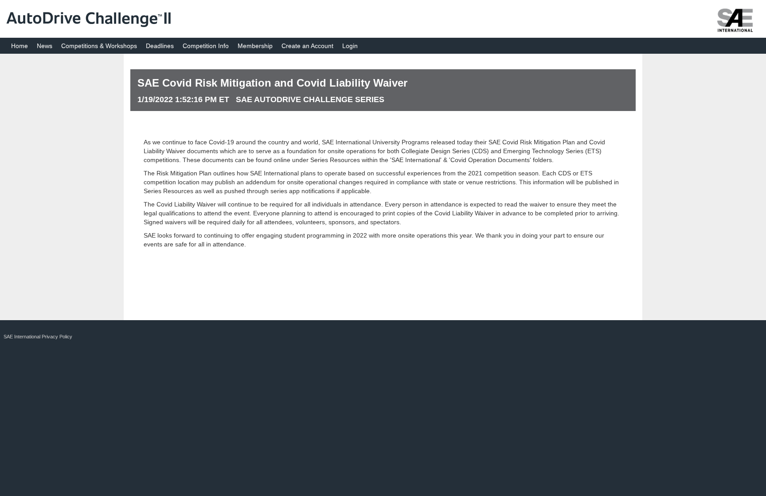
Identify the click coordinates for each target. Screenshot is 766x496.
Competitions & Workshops (99, 45)
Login (350, 45)
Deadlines (160, 45)
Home (19, 45)
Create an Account (307, 45)
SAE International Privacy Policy (38, 336)
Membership (255, 45)
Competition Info (206, 45)
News (44, 45)
